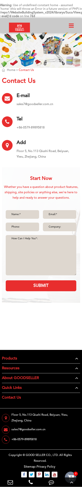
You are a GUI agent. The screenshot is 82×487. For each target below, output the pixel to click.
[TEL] (31, 482)
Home (11, 70)
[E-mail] (10, 482)
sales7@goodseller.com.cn (35, 104)
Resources (10, 368)
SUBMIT (41, 286)
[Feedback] (51, 482)
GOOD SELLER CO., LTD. (42, 455)
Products (9, 358)
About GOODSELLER (20, 378)
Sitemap (29, 466)
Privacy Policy (46, 466)
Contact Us (26, 70)
